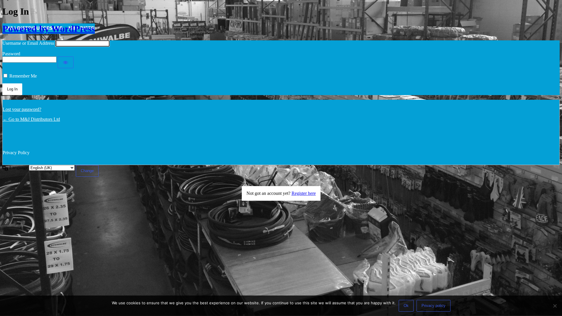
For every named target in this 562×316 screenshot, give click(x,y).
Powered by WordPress (48, 28)
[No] (555, 306)
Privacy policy (434, 305)
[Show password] (65, 62)
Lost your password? (22, 109)
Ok (406, 305)
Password (11, 53)
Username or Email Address (28, 43)
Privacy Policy (16, 152)
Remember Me (23, 75)
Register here (304, 193)
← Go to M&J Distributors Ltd (31, 119)
